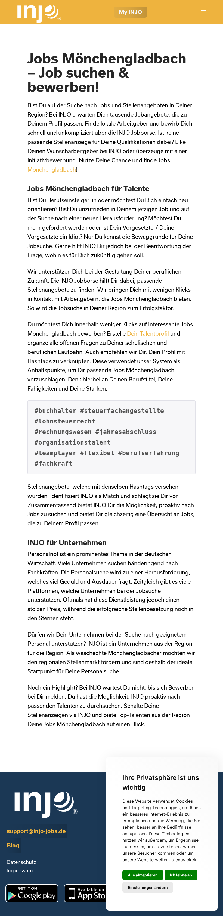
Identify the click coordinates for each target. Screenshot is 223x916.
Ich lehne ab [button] (181, 875)
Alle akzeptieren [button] (143, 875)
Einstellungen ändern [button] (148, 887)
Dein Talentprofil (148, 333)
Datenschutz (21, 862)
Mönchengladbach (51, 169)
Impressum (20, 870)
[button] (204, 12)
